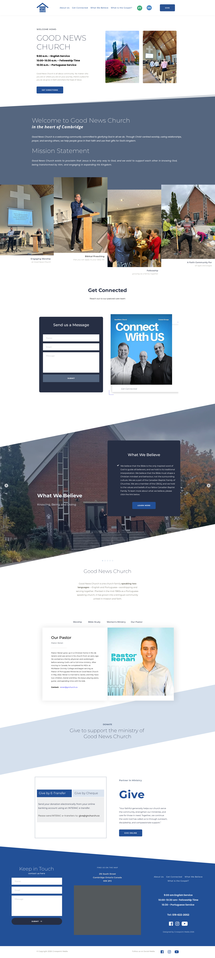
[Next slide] (208, 486)
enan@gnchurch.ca (69, 687)
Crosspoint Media (181, 932)
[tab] (77, 622)
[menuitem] (64, 8)
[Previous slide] (6, 486)
